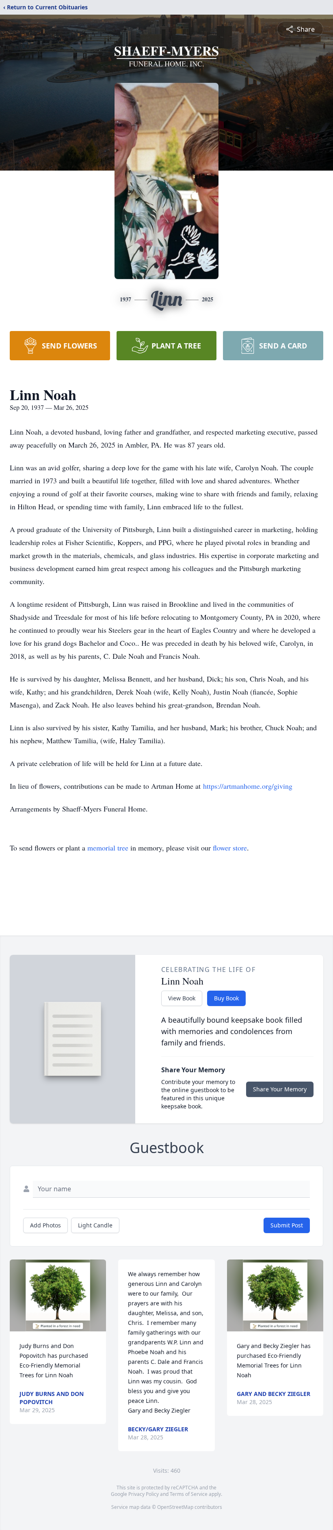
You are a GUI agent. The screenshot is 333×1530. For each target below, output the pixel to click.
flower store (230, 848)
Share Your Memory (280, 1089)
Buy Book (226, 998)
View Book (181, 998)
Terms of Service (189, 1494)
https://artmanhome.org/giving (246, 786)
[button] (58, 1295)
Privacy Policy (143, 1494)
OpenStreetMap (175, 1507)
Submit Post (286, 1225)
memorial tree (107, 848)
